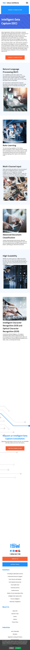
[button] (15, 10)
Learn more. (5, 645)
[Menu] (27, 3)
